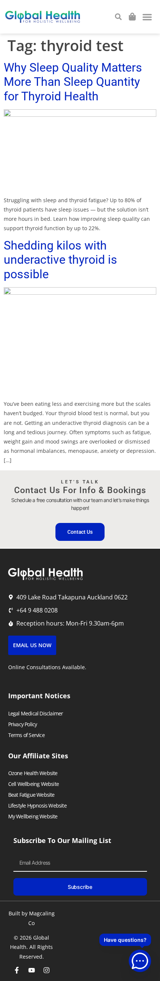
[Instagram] (46, 970)
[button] (147, 17)
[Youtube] (31, 970)
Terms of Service (26, 735)
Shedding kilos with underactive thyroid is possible (60, 259)
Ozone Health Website (33, 773)
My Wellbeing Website (33, 816)
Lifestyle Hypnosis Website (37, 805)
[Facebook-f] (16, 970)
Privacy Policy (22, 724)
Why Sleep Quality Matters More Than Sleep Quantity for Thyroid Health (73, 81)
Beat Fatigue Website (31, 794)
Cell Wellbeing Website (33, 783)
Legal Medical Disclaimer (35, 713)
